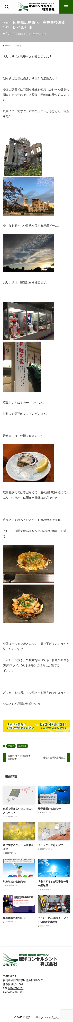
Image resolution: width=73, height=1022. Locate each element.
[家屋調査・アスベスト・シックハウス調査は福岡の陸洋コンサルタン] (36, 7)
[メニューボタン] (66, 7)
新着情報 (21, 34)
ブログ (10, 34)
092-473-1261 (15, 988)
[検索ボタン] (7, 7)
